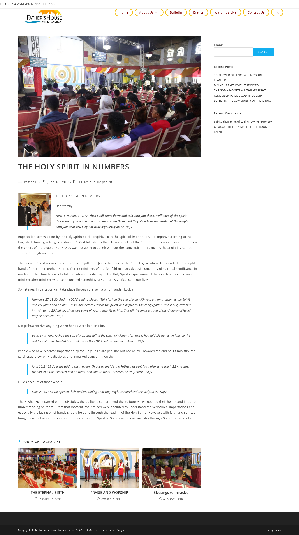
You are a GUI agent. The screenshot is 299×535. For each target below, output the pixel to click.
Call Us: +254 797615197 (15, 4)
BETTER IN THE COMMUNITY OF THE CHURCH (244, 101)
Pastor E (30, 182)
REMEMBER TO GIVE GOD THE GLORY (238, 96)
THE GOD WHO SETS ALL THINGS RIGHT (240, 90)
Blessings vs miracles (170, 492)
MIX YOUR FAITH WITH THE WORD (236, 85)
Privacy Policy (272, 530)
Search (219, 45)
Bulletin (85, 182)
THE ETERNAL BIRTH (48, 492)
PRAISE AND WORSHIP (109, 492)
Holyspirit (104, 182)
